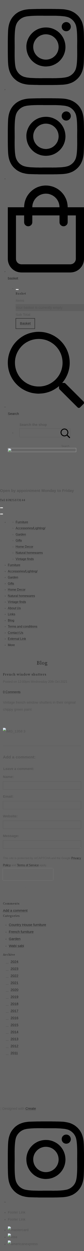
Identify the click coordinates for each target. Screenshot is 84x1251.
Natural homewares (29, 552)
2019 (14, 997)
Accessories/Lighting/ (30, 528)
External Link (17, 638)
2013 (14, 1039)
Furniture (22, 522)
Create (30, 1109)
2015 (14, 1025)
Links (11, 614)
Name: (8, 777)
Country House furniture (27, 925)
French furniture (21, 932)
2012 (14, 1046)
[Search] (65, 432)
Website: (10, 816)
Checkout (47, 323)
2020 (14, 990)
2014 (14, 1032)
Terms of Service (28, 865)
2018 (14, 1004)
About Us (14, 608)
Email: (8, 796)
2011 (14, 1053)
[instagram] (46, 89)
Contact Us (15, 632)
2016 (14, 1018)
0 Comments (12, 692)
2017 (14, 1011)
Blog (11, 620)
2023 (14, 969)
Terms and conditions (22, 626)
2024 (14, 962)
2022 (14, 976)
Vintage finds (25, 559)
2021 (14, 983)
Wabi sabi (16, 946)
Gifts (19, 540)
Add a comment (15, 911)
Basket (25, 323)
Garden (21, 534)
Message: (11, 836)
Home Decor (24, 546)
